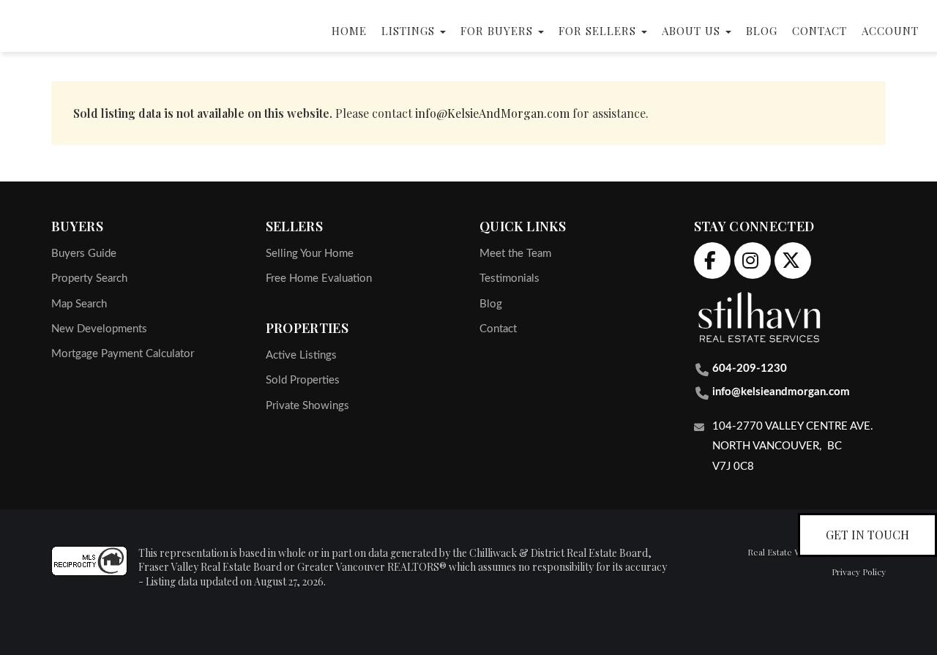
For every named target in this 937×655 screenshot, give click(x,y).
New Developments (99, 328)
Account (890, 30)
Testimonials (509, 278)
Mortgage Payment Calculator (122, 353)
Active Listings (301, 355)
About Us (693, 30)
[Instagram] (749, 257)
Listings (409, 30)
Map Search (79, 304)
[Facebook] (709, 257)
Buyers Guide (83, 253)
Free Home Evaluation (319, 278)
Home (349, 30)
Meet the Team (515, 253)
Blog (761, 30)
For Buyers (498, 30)
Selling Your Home (310, 253)
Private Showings (307, 405)
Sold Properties (303, 380)
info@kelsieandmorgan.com (781, 391)
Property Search (89, 278)
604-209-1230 (749, 368)
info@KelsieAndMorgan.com (492, 113)
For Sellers (599, 30)
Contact (819, 30)
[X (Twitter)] (789, 257)
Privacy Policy (859, 571)
